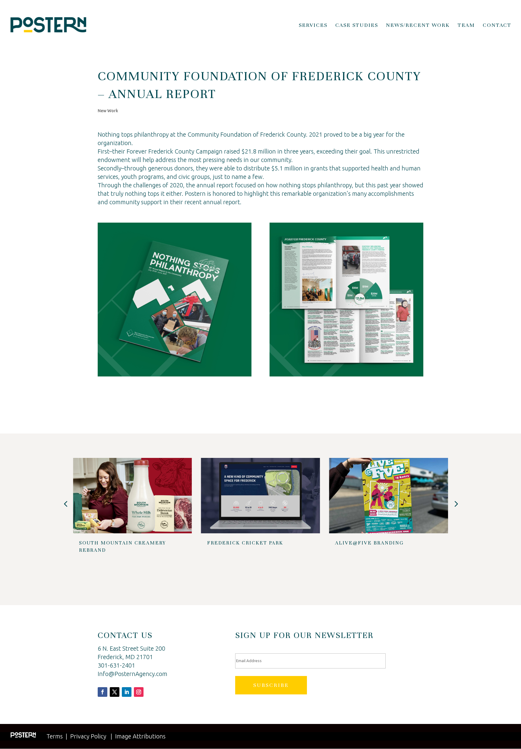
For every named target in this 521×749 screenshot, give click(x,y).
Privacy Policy (88, 736)
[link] (247, 134)
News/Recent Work (418, 25)
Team (466, 25)
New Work (108, 110)
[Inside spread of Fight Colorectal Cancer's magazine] (346, 376)
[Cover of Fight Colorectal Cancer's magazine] (174, 376)
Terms (54, 736)
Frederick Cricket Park (245, 543)
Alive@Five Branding (369, 543)
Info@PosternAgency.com (132, 673)
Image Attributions (140, 736)
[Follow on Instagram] (139, 692)
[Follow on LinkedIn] (126, 692)
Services (313, 25)
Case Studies (356, 25)
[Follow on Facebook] (102, 692)
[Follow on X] (114, 692)
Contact (497, 25)
